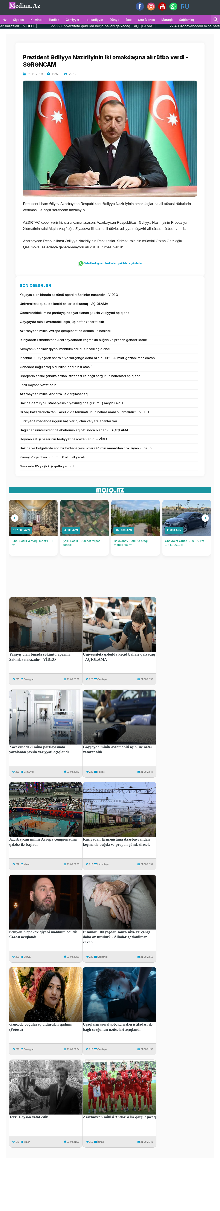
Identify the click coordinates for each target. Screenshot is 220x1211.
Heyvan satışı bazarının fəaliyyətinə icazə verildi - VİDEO (64, 439)
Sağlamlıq (186, 19)
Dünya (114, 19)
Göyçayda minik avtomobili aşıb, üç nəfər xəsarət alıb (62, 322)
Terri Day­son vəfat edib (38, 385)
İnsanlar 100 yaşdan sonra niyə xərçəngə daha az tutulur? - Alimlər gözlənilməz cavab (87, 358)
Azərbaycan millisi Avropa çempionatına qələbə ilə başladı (65, 331)
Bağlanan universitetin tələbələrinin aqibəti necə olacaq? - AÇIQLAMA (74, 430)
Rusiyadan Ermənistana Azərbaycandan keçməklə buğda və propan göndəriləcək (83, 340)
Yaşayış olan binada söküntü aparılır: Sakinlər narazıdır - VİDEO (69, 295)
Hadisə (54, 19)
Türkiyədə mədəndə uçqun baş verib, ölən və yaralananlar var (68, 421)
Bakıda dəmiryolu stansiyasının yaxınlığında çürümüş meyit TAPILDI (72, 403)
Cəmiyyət (72, 19)
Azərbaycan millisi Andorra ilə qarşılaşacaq (54, 394)
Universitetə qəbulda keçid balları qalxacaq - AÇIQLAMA (64, 304)
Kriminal (37, 19)
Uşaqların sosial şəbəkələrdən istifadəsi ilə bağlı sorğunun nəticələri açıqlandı (80, 376)
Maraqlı (167, 19)
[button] (14, 518)
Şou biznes (146, 19)
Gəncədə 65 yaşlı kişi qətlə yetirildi (47, 466)
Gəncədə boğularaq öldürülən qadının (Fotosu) (56, 367)
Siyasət (18, 19)
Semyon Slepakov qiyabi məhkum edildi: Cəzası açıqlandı (65, 349)
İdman (27, 864)
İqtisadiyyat (94, 19)
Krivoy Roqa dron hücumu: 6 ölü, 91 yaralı (52, 457)
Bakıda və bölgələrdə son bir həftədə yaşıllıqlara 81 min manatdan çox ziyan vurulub (85, 448)
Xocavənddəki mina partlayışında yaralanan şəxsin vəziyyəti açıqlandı (75, 313)
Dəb (129, 19)
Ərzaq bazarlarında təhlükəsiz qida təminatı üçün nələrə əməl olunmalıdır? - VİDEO (84, 412)
